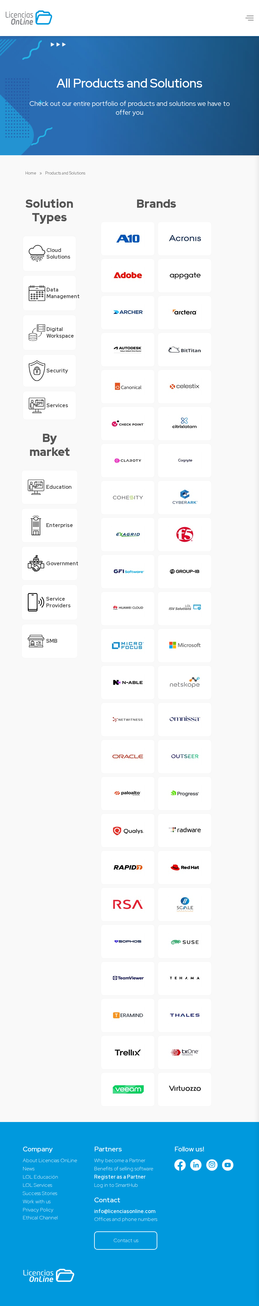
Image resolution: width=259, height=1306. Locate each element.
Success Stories (40, 1193)
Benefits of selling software (123, 1168)
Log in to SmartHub (116, 1185)
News (28, 1168)
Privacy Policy (38, 1209)
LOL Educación (40, 1177)
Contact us (125, 1240)
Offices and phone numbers (125, 1219)
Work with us (37, 1201)
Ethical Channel (40, 1217)
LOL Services (37, 1185)
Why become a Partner (119, 1160)
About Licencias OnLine (50, 1160)
